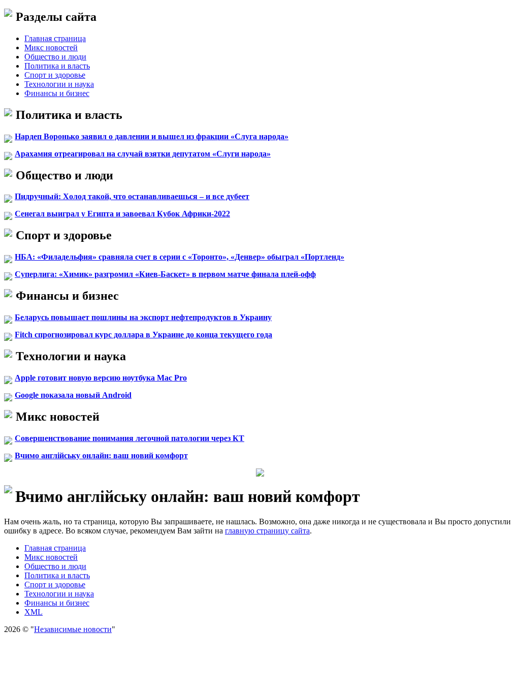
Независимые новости (73, 629)
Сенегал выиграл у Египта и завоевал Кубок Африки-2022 (122, 213)
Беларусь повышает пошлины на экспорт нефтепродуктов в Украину (143, 317)
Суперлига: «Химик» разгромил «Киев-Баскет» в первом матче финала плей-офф (165, 274)
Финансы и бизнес (56, 93)
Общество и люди (55, 56)
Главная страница (55, 38)
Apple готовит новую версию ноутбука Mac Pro (101, 377)
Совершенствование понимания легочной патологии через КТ (129, 438)
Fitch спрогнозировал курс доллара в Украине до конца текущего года (143, 334)
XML (33, 612)
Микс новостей (51, 47)
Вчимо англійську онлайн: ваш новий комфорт (101, 455)
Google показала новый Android (73, 395)
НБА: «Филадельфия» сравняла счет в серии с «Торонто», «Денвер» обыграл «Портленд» (179, 257)
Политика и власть (57, 65)
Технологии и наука (59, 84)
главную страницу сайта (267, 530)
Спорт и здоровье (54, 75)
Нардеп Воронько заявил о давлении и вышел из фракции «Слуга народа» (151, 136)
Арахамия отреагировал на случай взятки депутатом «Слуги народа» (143, 153)
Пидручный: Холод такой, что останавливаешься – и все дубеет (132, 196)
